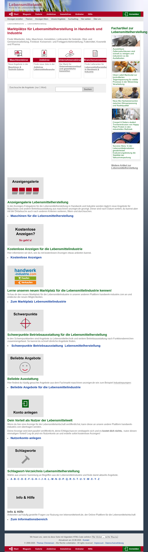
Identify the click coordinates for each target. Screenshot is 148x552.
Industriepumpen (122, 382)
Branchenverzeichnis (95, 60)
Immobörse (65, 14)
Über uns (97, 19)
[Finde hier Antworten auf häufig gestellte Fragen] (25, 496)
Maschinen (13, 208)
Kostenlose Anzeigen (26, 257)
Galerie (38, 14)
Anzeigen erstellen (15, 19)
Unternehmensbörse (70, 60)
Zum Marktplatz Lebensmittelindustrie (38, 301)
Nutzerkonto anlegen (26, 438)
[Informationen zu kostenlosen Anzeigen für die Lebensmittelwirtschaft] (25, 233)
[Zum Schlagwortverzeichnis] (25, 455)
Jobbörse (51, 14)
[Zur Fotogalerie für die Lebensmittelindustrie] (25, 186)
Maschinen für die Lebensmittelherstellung (42, 215)
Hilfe (90, 14)
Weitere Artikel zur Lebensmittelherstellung (124, 166)
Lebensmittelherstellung (36, 24)
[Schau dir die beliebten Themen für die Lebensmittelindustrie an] (25, 363)
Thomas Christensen (45, 543)
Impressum (99, 543)
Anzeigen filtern (41, 19)
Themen (29, 19)
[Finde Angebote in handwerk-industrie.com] (25, 274)
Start (16, 14)
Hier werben (86, 19)
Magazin (27, 14)
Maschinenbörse (19, 60)
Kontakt (86, 540)
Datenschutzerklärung (114, 543)
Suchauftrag (73, 19)
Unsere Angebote (58, 19)
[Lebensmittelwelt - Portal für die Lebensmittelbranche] (25, 5)
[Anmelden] (132, 14)
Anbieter (79, 14)
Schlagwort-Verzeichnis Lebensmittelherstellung (43, 471)
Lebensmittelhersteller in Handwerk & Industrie (96, 69)
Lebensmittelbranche (15, 24)
